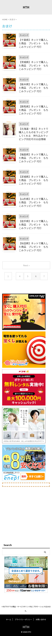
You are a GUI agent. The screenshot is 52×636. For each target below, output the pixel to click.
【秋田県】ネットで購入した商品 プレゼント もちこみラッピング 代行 (33, 246)
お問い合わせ (41, 619)
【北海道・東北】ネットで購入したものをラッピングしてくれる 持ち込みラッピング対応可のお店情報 (33, 134)
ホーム (8, 619)
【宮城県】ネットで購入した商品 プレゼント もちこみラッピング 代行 (33, 180)
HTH (26, 7)
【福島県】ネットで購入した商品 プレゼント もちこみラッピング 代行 (33, 158)
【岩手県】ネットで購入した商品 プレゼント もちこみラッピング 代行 (33, 224)
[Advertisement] (26, 514)
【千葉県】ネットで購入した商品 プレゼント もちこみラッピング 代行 (33, 43)
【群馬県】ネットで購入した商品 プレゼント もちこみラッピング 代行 (33, 110)
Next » (26, 265)
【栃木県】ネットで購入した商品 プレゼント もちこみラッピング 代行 (33, 87)
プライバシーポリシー (23, 619)
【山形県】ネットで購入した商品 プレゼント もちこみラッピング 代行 (33, 202)
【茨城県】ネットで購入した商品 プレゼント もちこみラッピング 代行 (33, 65)
